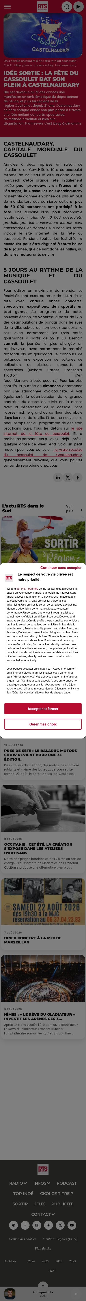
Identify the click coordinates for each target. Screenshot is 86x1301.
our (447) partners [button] (27, 588)
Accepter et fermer (43, 708)
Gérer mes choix (43, 724)
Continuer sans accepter (61, 567)
